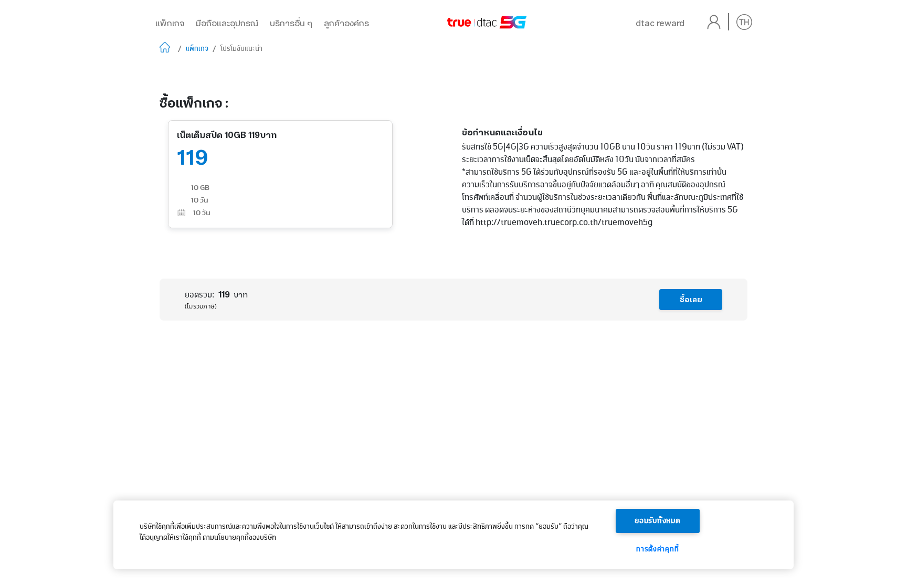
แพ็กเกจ (169, 23)
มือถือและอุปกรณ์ (227, 23)
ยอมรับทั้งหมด (658, 521)
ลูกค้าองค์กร (346, 23)
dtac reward (660, 23)
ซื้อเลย (691, 299)
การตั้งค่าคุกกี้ (657, 549)
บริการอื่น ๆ (291, 23)
